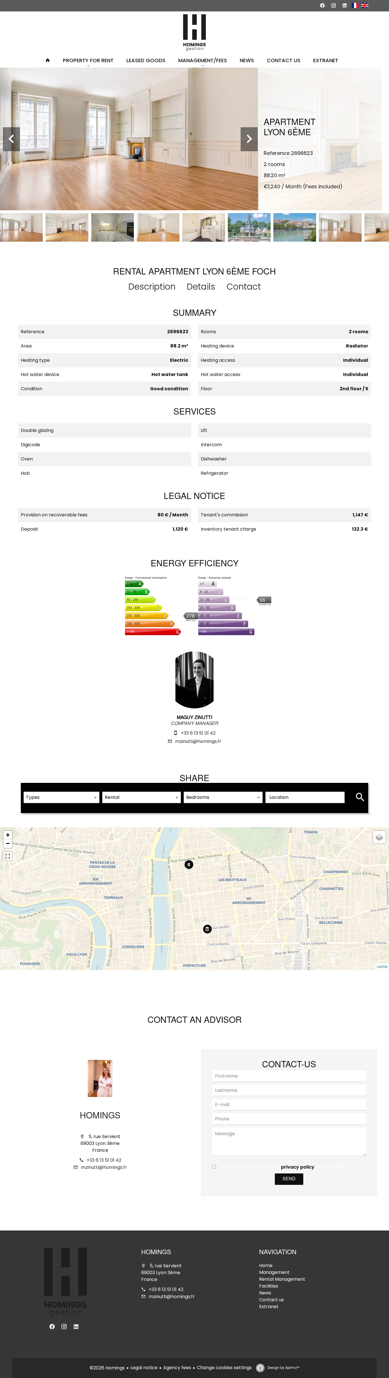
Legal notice (143, 1367)
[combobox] (61, 797)
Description (151, 286)
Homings (100, 1116)
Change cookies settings (224, 1367)
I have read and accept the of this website (283, 1167)
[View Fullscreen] (7, 856)
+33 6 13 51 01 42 (198, 733)
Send (289, 1179)
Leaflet (382, 966)
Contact (244, 286)
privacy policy (297, 1167)
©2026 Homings (107, 1368)
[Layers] (379, 837)
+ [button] (8, 834)
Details (201, 286)
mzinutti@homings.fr (198, 741)
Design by (283, 1367)
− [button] (8, 843)
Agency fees (177, 1367)
